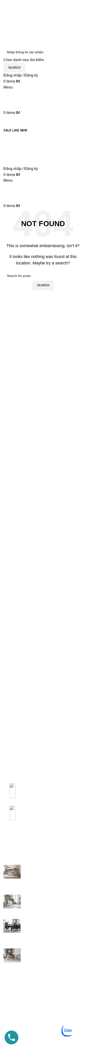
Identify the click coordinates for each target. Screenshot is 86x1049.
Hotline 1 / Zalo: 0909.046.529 (30, 838)
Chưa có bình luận (56, 884)
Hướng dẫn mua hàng (21, 995)
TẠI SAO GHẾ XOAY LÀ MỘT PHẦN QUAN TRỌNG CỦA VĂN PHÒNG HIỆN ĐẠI (51, 872)
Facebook (11, 1045)
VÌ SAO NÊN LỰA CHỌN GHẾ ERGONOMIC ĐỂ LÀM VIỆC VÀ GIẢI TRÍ (50, 926)
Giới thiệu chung (17, 978)
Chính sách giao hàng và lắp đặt (29, 1004)
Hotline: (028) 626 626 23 (24, 1027)
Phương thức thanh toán (23, 1012)
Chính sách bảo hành (20, 987)
